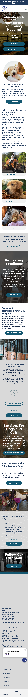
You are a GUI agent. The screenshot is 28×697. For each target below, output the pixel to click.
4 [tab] (16, 410)
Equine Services (9, 174)
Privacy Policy (14, 691)
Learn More (14, 101)
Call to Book (14, 44)
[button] (24, 660)
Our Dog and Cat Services (14, 453)
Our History (14, 295)
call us (4, 642)
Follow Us (14, 566)
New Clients (8, 228)
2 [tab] (13, 410)
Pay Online (14, 584)
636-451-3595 (9, 620)
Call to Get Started (14, 333)
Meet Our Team (14, 483)
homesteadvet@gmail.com (15, 622)
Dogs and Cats (9, 201)
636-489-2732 (10, 618)
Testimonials (14, 543)
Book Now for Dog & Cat (14, 49)
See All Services (14, 415)
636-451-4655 (9, 616)
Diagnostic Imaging (14, 403)
